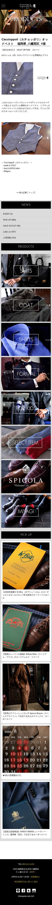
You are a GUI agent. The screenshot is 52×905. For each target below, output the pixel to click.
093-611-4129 (28, 864)
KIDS (26, 408)
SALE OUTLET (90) (11, 226)
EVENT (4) (8, 214)
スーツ (37, 50)
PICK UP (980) (9, 220)
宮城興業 (26, 511)
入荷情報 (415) (9, 238)
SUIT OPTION (24, 50)
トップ (31, 193)
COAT (26, 305)
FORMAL (26, 373)
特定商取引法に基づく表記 (26, 882)
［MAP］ (32, 872)
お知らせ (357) (9, 232)
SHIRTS (26, 339)
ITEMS (26, 442)
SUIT (26, 270)
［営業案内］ (35, 877)
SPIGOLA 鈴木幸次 (26, 476)
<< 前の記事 (21, 193)
